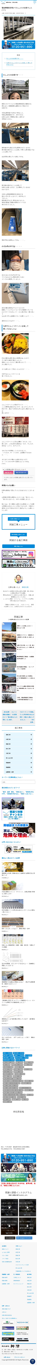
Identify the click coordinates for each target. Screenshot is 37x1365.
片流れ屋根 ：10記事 (20, 1073)
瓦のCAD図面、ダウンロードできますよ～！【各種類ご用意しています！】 (18, 964)
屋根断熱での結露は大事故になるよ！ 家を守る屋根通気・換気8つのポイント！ (18, 983)
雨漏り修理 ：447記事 (18, 1053)
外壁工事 (8, 739)
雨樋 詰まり (19, 792)
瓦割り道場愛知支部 (7, 1261)
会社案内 (4, 1246)
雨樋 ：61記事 (19, 1062)
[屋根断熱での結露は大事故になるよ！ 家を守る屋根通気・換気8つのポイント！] (18, 976)
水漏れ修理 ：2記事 (26, 1083)
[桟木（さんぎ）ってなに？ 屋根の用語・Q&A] (18, 923)
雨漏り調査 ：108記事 (8, 1057)
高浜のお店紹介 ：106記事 (21, 1057)
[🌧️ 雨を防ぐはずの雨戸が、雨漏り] (27, 1226)
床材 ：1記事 (25, 1099)
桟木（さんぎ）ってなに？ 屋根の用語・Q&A (16, 928)
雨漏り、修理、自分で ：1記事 (10, 1087)
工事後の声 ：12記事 (8, 1073)
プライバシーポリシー (19, 1357)
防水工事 (8, 748)
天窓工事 (8, 753)
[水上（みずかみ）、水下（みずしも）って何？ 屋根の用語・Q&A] (18, 1031)
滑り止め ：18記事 (7, 1071)
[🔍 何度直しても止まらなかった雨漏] (27, 1208)
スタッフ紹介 (5, 1255)
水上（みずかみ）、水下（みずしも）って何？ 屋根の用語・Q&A (18, 1038)
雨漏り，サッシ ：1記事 (25, 1087)
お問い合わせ (7, 1357)
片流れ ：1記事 (7, 1099)
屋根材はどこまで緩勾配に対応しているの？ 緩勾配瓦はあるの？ (18, 1020)
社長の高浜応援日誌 (7, 1315)
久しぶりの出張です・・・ (14, 58)
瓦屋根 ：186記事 (19, 1055)
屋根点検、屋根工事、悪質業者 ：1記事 (12, 1092)
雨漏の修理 (4, 1277)
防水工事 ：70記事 (20, 1060)
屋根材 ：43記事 (28, 1064)
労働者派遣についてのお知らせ (23, 1271)
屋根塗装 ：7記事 (17, 1076)
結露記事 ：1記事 (16, 1099)
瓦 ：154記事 (28, 1055)
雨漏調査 (8, 767)
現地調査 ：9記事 (7, 1076)
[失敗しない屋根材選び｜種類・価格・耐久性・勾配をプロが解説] (18, 939)
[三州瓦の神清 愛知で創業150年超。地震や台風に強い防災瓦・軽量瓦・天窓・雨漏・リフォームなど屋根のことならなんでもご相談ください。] (11, 1347)
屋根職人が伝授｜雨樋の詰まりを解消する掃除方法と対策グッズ (18, 874)
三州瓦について (17, 1277)
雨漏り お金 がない (27, 794)
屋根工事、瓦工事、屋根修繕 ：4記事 (12, 1078)
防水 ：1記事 (30, 1094)
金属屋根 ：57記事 (28, 1062)
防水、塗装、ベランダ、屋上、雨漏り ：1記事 (14, 1094)
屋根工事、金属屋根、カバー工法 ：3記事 (13, 1080)
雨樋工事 (8, 744)
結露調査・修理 (10, 772)
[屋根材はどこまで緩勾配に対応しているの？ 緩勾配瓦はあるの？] (18, 1013)
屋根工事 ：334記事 (8, 1055)
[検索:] (18, 782)
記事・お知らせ (6, 1305)
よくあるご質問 (6, 1252)
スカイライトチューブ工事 (22, 1265)
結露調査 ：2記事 (29, 1080)
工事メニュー (19, 1246)
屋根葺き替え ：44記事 (17, 1064)
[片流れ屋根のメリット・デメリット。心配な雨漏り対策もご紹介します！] (18, 886)
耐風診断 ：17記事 (18, 1071)
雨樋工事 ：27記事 (7, 1069)
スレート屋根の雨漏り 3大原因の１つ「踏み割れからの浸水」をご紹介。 (10, 715)
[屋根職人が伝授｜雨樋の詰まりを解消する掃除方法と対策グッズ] (18, 867)
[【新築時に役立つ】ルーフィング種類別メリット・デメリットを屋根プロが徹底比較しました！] (18, 994)
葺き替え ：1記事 (21, 1097)
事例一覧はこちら (18, 546)
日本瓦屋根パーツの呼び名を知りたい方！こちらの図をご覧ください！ (18, 911)
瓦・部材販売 (16, 1274)
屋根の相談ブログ (6, 1309)
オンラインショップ (18, 1283)
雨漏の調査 (4, 1280)
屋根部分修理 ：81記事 (8, 1060)
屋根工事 (8, 734)
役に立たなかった (21, 472)
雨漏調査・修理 (6, 1274)
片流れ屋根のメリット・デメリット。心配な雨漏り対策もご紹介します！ (18, 892)
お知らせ (4, 1312)
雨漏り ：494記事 (7, 1053)
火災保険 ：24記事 (18, 1069)
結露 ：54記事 (6, 1064)
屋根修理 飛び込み (12, 794)
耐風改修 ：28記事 (19, 1067)
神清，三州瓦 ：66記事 (8, 1062)
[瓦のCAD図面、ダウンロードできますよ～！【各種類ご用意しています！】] (18, 958)
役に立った (8, 472)
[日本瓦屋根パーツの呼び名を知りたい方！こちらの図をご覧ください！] (18, 904)
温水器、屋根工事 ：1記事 (9, 1097)
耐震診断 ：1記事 (29, 1090)
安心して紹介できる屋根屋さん (9, 1318)
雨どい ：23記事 (28, 1069)
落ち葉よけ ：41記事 (8, 1067)
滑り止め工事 (9, 758)
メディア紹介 (5, 1258)
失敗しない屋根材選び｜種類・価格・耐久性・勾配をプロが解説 (18, 946)
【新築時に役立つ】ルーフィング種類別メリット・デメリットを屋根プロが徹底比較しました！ (18, 1001)
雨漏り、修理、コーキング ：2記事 (11, 1083)
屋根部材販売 (16, 1280)
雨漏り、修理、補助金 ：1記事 (10, 1085)
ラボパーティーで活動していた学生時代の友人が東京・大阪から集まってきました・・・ (27, 715)
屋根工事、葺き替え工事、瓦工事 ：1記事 (13, 1090)
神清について (5, 1249)
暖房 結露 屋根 (8, 792)
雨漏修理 (8, 762)
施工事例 (29, 1274)
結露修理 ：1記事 (7, 1101)
